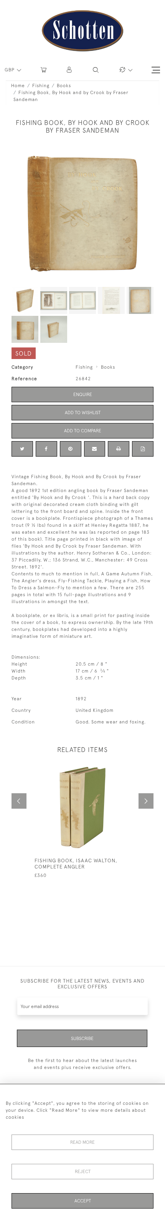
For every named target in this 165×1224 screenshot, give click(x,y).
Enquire (82, 394)
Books (64, 85)
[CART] (44, 70)
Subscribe (82, 1038)
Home (18, 85)
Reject (83, 1171)
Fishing (41, 85)
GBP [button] (10, 69)
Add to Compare (82, 430)
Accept (82, 1201)
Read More (82, 1142)
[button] (70, 70)
